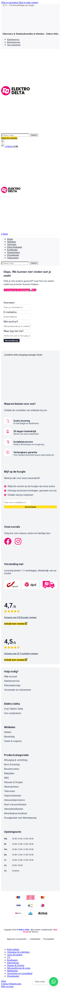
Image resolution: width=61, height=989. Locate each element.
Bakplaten (9, 773)
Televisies (9, 791)
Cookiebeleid (35, 939)
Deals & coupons (9, 138)
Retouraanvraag (12, 685)
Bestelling (9, 736)
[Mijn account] (3, 142)
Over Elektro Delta (13, 708)
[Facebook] (8, 541)
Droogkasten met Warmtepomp (20, 817)
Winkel (7, 732)
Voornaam (9, 302)
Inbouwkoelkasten (13, 809)
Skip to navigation (10, 2)
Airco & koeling (12, 764)
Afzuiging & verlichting (15, 760)
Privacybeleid (48, 939)
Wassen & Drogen (13, 782)
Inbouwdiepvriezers (14, 800)
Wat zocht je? (11, 321)
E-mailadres (10, 312)
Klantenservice (12, 681)
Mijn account (10, 676)
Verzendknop (11, 340)
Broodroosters (11, 769)
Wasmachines (11, 786)
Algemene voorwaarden (17, 939)
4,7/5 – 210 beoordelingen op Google (18, 5)
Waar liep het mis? (14, 330)
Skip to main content (28, 2)
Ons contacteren (12, 713)
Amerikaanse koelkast (15, 813)
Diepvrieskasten (12, 795)
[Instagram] (18, 541)
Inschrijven (30, 507)
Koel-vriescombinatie (15, 804)
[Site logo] (15, 132)
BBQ (6, 777)
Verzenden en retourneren (17, 689)
